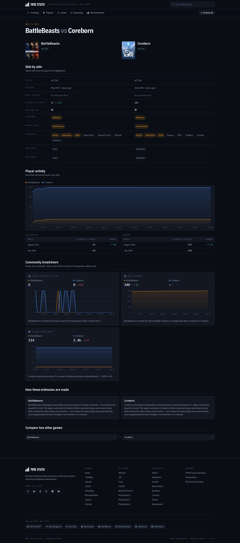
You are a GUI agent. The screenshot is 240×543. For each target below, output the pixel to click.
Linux (121, 482)
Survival (200, 135)
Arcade (155, 482)
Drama (155, 499)
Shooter (118, 135)
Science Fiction (104, 135)
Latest (63, 12)
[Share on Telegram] (52, 491)
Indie (77, 135)
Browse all (208, 12)
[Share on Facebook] (40, 491)
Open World (89, 135)
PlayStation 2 (124, 495)
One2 (55, 149)
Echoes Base (191, 477)
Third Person (58, 126)
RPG (180, 135)
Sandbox (189, 135)
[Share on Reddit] (34, 491)
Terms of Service (179, 539)
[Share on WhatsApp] (46, 491)
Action (55, 135)
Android (122, 473)
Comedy (155, 495)
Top (213, 539)
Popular (49, 12)
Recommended (97, 12)
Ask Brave (142, 526)
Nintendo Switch (126, 491)
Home (87, 473)
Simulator (57, 140)
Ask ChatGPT (35, 526)
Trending (34, 12)
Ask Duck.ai (159, 526)
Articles (88, 504)
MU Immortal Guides (195, 482)
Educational (157, 504)
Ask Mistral (106, 526)
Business (156, 491)
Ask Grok (72, 526)
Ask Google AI (55, 526)
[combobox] (71, 437)
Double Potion (54, 539)
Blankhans (140, 149)
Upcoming (78, 12)
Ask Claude (89, 526)
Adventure (66, 135)
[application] (120, 208)
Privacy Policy (198, 539)
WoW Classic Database (196, 473)
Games (88, 499)
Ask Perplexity (124, 526)
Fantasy (170, 135)
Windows (57, 117)
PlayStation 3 (124, 499)
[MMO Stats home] (35, 4)
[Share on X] (27, 491)
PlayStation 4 (124, 504)
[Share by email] (58, 491)
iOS (120, 477)
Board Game (157, 486)
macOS (122, 486)
